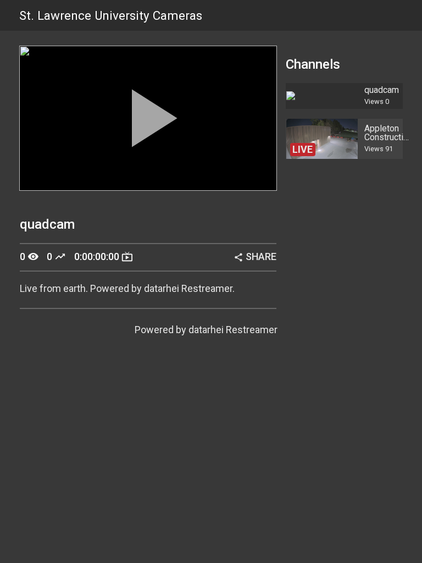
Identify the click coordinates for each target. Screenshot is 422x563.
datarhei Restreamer (232, 329)
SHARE (255, 256)
